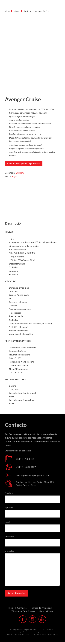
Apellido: (9, 507)
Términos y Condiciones (23, 611)
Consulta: (10, 550)
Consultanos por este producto (23, 163)
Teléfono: (10, 536)
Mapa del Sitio (46, 611)
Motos (16, 11)
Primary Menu (60, 3)
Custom (27, 11)
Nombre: (9, 493)
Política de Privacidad (41, 608)
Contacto (22, 608)
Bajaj (14, 176)
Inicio (7, 11)
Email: (8, 522)
